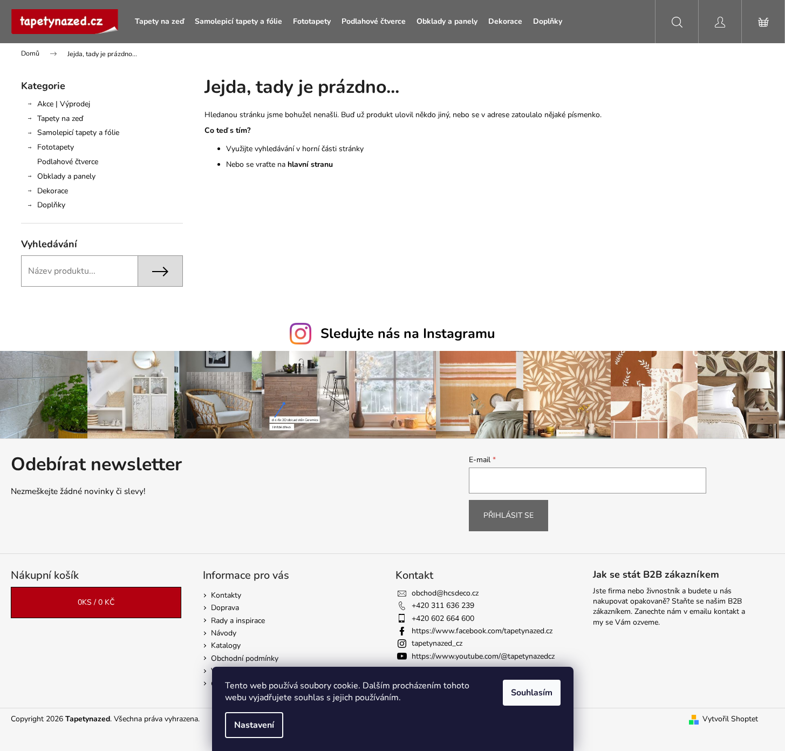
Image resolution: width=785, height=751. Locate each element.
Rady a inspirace (238, 620)
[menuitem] (159, 21)
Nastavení (254, 725)
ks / (96, 602)
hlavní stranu (310, 164)
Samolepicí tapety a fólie (78, 132)
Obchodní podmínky (244, 658)
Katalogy (226, 645)
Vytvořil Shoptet (730, 719)
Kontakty (226, 595)
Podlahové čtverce (67, 162)
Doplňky (51, 205)
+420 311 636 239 (443, 605)
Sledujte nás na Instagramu (407, 333)
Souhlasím (531, 693)
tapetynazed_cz (437, 643)
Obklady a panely (66, 176)
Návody (223, 633)
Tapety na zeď (60, 118)
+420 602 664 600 (443, 618)
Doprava (225, 608)
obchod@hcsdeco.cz (445, 593)
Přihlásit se (508, 515)
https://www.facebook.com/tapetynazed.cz (482, 631)
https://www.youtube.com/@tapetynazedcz (483, 656)
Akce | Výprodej (63, 104)
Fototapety (55, 147)
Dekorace (52, 191)
